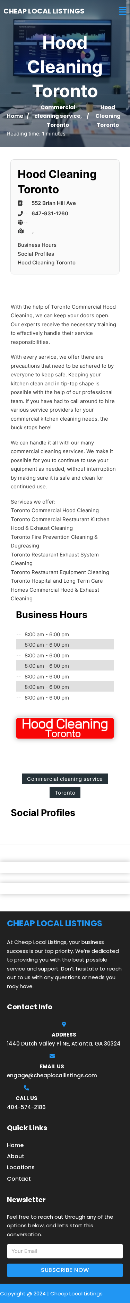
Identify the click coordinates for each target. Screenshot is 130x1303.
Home (15, 116)
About (15, 1156)
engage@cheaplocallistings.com (52, 1075)
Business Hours (37, 245)
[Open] (123, 11)
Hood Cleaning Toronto (47, 262)
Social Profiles (36, 254)
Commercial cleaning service (65, 779)
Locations (21, 1167)
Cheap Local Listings (44, 11)
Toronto (58, 125)
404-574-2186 (26, 1107)
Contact (19, 1179)
